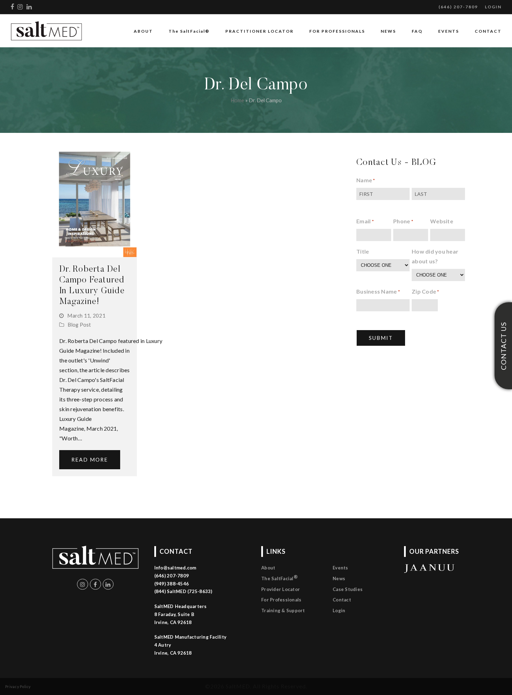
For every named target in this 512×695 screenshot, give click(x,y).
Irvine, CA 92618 (173, 653)
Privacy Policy (18, 686)
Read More (89, 459)
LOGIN (493, 6)
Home (237, 100)
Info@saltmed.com (175, 567)
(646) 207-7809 (458, 6)
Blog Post (79, 324)
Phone (403, 221)
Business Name (378, 291)
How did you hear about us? (435, 256)
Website (441, 221)
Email (365, 221)
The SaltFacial (279, 577)
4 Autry (162, 645)
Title (362, 251)
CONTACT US (503, 346)
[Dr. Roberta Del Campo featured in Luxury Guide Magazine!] (94, 201)
